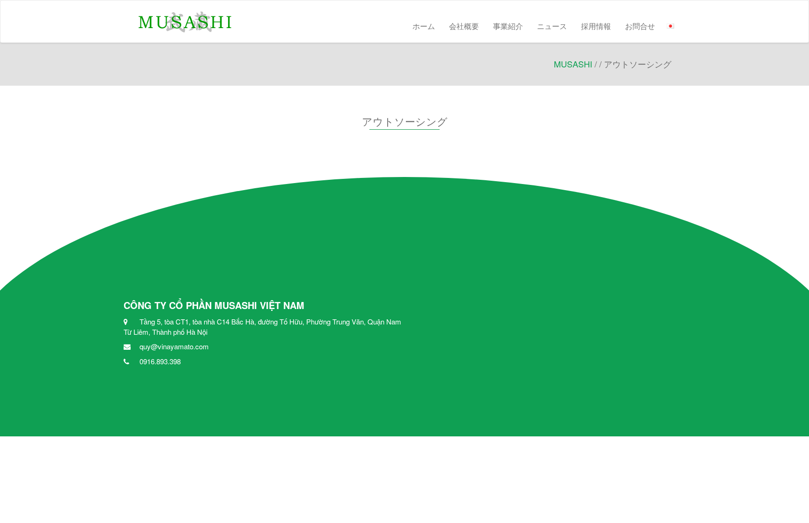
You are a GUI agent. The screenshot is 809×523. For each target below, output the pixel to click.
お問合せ (640, 26)
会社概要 (464, 26)
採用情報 (596, 26)
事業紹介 (508, 26)
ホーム (423, 26)
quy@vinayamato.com (174, 346)
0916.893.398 (160, 361)
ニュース (552, 26)
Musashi (573, 64)
